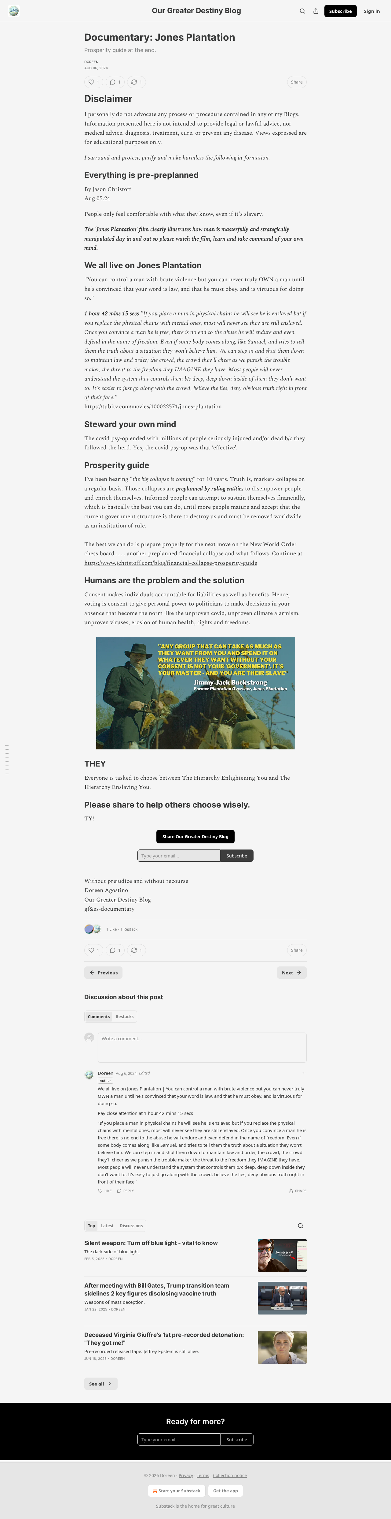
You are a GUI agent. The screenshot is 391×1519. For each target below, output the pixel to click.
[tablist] (110, 1017)
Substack (165, 1506)
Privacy (186, 1475)
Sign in (372, 11)
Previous (108, 973)
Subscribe (340, 11)
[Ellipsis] (304, 1073)
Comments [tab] (99, 1016)
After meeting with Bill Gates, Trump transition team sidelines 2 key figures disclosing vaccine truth (156, 1289)
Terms (203, 1475)
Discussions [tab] (131, 1225)
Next (287, 973)
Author (105, 1080)
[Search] (302, 11)
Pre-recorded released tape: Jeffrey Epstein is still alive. (141, 1351)
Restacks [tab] (124, 1016)
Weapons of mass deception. (114, 1302)
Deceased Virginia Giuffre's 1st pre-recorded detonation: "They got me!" (164, 1338)
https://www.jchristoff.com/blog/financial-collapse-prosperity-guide (170, 563)
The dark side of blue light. (112, 1251)
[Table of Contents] (6, 759)
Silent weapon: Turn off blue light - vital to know (151, 1243)
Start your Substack (179, 1491)
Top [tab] (91, 1225)
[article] (195, 1255)
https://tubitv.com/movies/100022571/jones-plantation (153, 406)
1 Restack (128, 929)
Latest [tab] (107, 1225)
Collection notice (230, 1475)
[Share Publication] (316, 11)
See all (96, 1384)
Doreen (91, 62)
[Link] (76, 98)
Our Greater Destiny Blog (117, 899)
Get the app (225, 1491)
